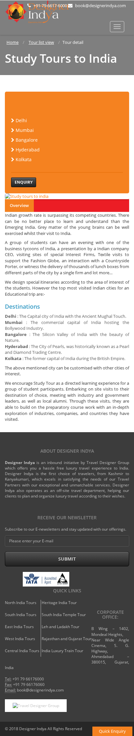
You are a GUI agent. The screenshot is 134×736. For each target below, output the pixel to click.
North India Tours (20, 602)
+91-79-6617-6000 (50, 5)
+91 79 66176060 (29, 684)
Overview (19, 205)
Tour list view (41, 42)
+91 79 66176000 (28, 679)
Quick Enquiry (112, 731)
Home (13, 42)
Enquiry (24, 182)
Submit (67, 559)
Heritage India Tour (59, 602)
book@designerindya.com (100, 5)
